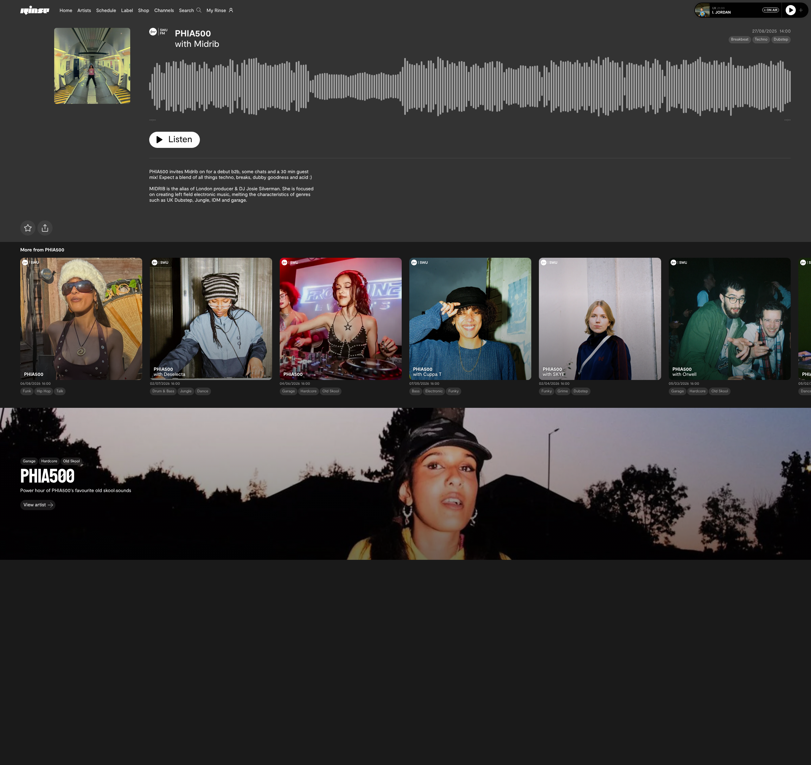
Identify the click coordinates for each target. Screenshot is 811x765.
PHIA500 (193, 33)
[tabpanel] (470, 88)
